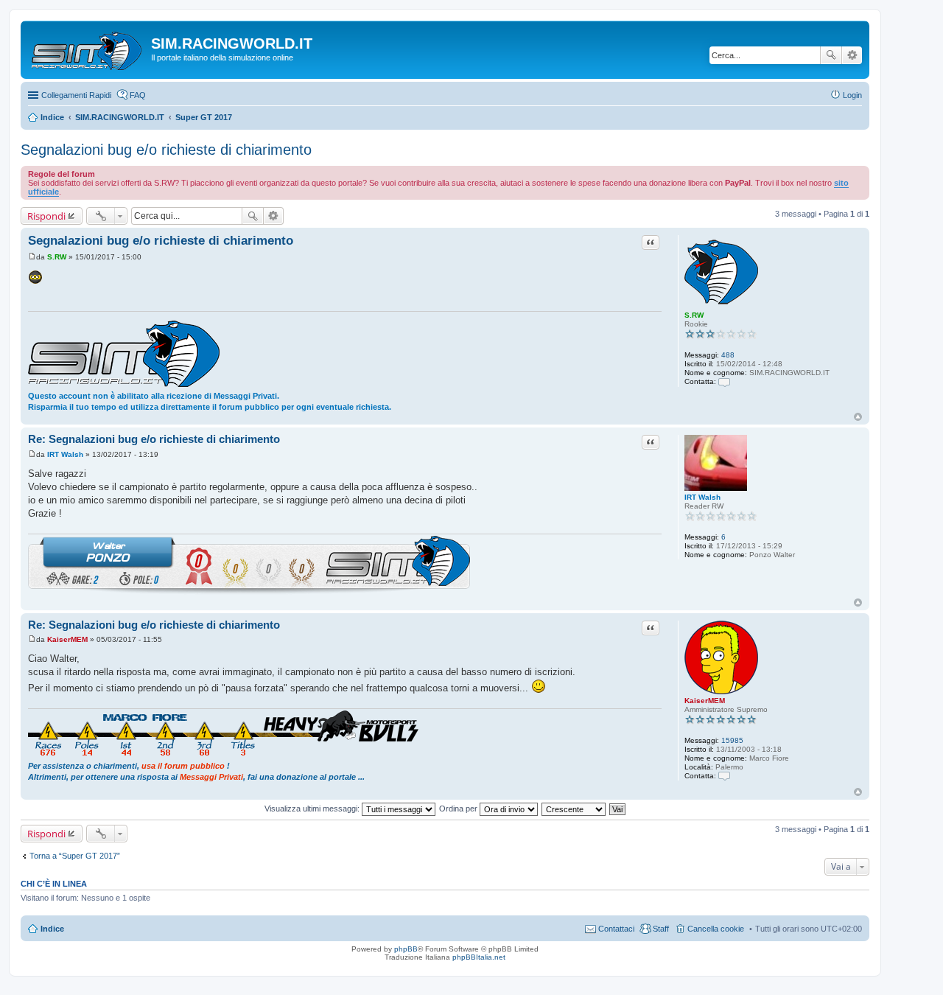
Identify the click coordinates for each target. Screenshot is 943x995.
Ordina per (459, 808)
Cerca (831, 55)
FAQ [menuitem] (138, 95)
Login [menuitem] (852, 95)
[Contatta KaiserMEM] (724, 776)
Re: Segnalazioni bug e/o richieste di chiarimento (154, 439)
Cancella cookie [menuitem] (715, 928)
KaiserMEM (704, 700)
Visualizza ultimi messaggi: (313, 808)
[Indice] (87, 47)
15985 (732, 740)
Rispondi (46, 216)
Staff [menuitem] (661, 928)
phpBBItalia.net (478, 957)
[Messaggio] (32, 257)
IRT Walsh (702, 497)
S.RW (694, 315)
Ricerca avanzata (852, 55)
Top (858, 417)
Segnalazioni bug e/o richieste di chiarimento (166, 150)
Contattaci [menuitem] (616, 928)
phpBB (406, 949)
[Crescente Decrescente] (574, 808)
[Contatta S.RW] (724, 381)
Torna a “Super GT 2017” (74, 855)
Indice (52, 928)
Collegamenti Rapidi (76, 95)
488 (728, 355)
